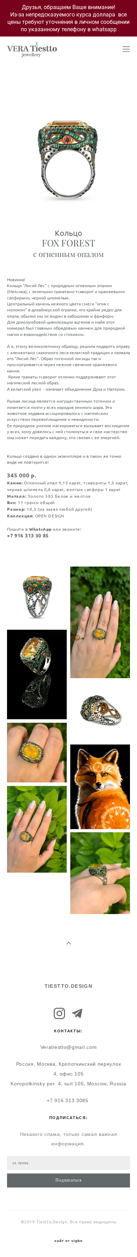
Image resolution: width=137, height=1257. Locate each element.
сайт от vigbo (68, 1241)
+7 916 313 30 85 (28, 535)
